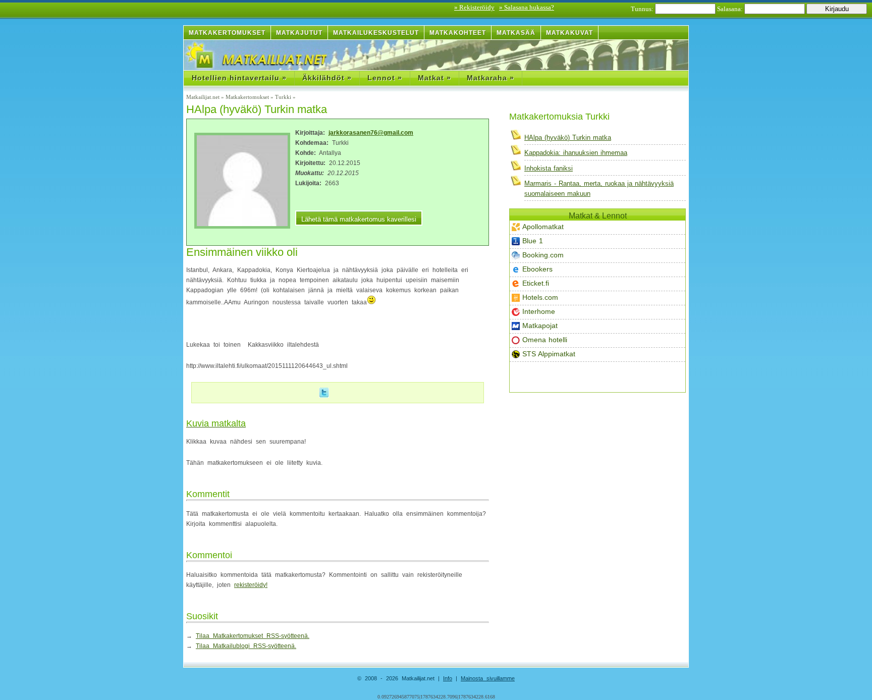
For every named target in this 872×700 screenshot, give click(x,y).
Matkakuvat (569, 32)
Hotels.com (540, 297)
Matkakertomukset (227, 32)
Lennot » (384, 78)
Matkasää (516, 32)
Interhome (538, 311)
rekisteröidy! (250, 584)
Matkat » (434, 78)
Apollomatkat (543, 227)
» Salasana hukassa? (526, 7)
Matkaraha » (490, 78)
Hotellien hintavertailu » (239, 78)
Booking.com (543, 255)
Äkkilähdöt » (327, 78)
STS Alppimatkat (548, 354)
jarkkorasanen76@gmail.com (371, 132)
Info (447, 678)
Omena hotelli (544, 340)
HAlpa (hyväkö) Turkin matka (567, 137)
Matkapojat (540, 325)
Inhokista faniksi (548, 168)
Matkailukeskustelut (376, 32)
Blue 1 (532, 241)
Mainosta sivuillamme (488, 678)
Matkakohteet (457, 32)
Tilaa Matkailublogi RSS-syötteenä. (246, 646)
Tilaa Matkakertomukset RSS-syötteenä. (252, 635)
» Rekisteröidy (474, 7)
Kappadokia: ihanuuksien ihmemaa (575, 152)
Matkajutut (299, 32)
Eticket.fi (535, 283)
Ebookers (537, 269)
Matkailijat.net (203, 97)
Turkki (283, 97)
